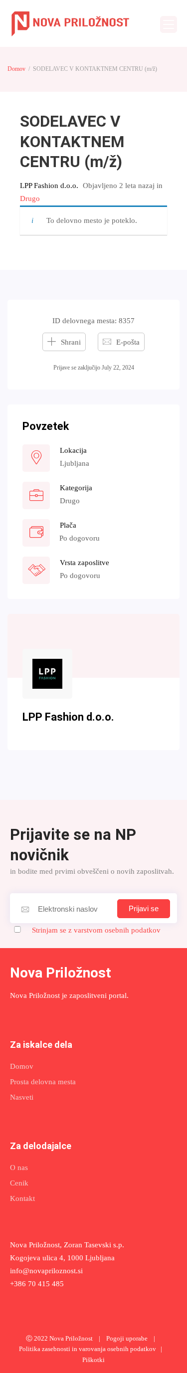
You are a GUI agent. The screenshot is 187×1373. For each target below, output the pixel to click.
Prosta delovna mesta (43, 1082)
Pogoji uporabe (127, 1338)
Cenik (19, 1183)
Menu (168, 24)
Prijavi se (144, 908)
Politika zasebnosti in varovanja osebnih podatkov (87, 1349)
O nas (19, 1168)
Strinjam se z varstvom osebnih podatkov (96, 930)
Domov (16, 68)
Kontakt (22, 1198)
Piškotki (93, 1360)
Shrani (71, 342)
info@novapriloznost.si (46, 1271)
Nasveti (21, 1097)
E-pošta (128, 342)
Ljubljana (74, 463)
